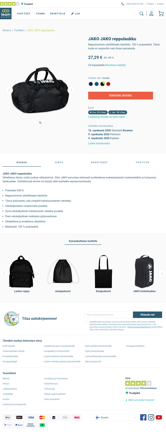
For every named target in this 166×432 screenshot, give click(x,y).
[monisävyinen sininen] (96, 84)
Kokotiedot (99, 162)
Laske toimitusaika (99, 143)
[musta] (102, 84)
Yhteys (150, 4)
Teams (40, 13)
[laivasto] (90, 84)
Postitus (142, 162)
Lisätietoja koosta (98, 116)
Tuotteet (24, 13)
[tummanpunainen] (108, 84)
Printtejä (57, 13)
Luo (77, 13)
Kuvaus (22, 162)
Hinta (59, 162)
